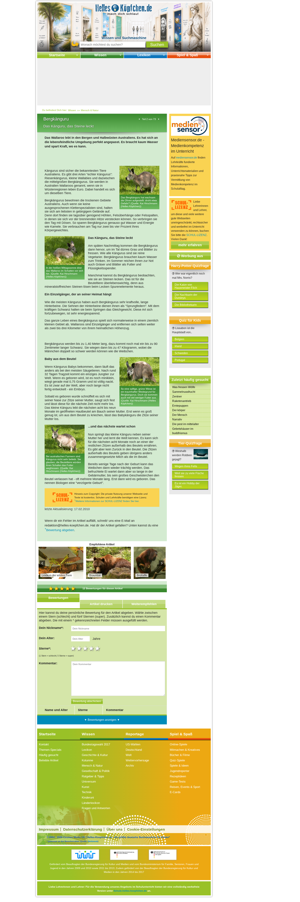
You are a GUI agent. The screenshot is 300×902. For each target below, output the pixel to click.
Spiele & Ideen (179, 765)
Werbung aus (191, 256)
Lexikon (143, 55)
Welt (129, 755)
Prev (42, 563)
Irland (178, 346)
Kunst (85, 787)
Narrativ (177, 419)
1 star (73, 648)
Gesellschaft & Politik (96, 771)
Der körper (178, 410)
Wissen (100, 55)
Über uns (115, 829)
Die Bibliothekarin (186, 304)
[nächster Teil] (159, 119)
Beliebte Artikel (48, 760)
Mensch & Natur (90, 110)
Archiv (130, 765)
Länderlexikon (91, 803)
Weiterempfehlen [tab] (144, 604)
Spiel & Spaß (187, 55)
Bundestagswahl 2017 (96, 744)
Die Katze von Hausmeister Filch (186, 286)
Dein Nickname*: (51, 628)
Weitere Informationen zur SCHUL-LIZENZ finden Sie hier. (107, 501)
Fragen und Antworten (96, 808)
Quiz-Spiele (177, 760)
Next (161, 563)
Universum (89, 781)
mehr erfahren (190, 245)
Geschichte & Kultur (95, 755)
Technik (87, 792)
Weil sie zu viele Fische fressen (189, 475)
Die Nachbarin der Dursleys (186, 296)
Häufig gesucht (48, 755)
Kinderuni (88, 797)
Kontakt (44, 744)
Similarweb (93, 841)
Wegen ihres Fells (186, 466)
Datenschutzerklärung (82, 829)
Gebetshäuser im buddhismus (182, 431)
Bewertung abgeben (60, 530)
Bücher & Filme (180, 755)
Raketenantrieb (181, 401)
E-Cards (175, 792)
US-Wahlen (133, 744)
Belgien (179, 339)
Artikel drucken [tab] (101, 604)
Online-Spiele (178, 744)
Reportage (135, 734)
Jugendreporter (179, 771)
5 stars (98, 648)
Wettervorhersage (137, 760)
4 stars (92, 648)
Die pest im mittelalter (185, 424)
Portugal (180, 360)
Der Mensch (179, 414)
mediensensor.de (186, 157)
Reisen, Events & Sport (185, 787)
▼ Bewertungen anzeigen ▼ (102, 719)
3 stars (86, 648)
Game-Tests (178, 781)
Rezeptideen (178, 776)
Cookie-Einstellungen (146, 829)
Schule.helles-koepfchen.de (130, 890)
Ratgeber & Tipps (93, 776)
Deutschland (134, 749)
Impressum (49, 829)
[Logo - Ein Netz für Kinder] (85, 855)
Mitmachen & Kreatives (185, 749)
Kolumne (87, 760)
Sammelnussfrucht (183, 391)
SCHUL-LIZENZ (196, 235)
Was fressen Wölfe (183, 387)
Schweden (181, 353)
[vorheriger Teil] (139, 119)
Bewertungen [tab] (58, 598)
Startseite (57, 55)
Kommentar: (48, 663)
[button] (157, 44)
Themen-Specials (50, 749)
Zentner (177, 396)
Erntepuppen (180, 405)
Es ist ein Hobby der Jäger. (187, 485)
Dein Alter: (47, 638)
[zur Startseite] (124, 9)
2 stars (80, 648)
